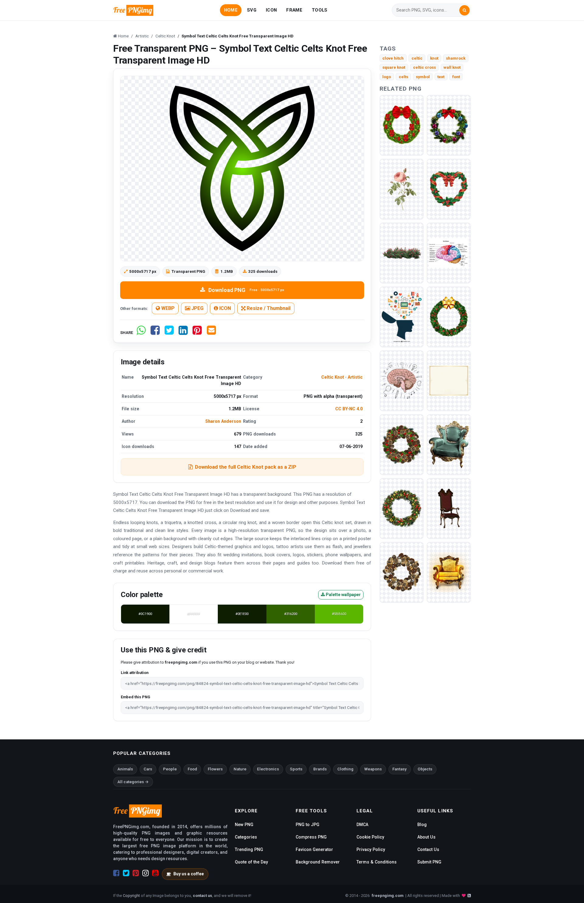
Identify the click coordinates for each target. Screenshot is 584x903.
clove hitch (393, 58)
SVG (251, 10)
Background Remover (318, 862)
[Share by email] (211, 332)
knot (434, 58)
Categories (246, 837)
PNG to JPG (307, 824)
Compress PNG (311, 837)
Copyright (131, 895)
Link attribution (134, 672)
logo (386, 77)
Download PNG (246, 290)
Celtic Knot (332, 377)
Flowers (215, 769)
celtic (417, 58)
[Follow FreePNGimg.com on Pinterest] (136, 873)
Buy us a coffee (188, 873)
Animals (125, 769)
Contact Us (428, 849)
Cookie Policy (370, 837)
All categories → (133, 782)
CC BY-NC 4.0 (349, 408)
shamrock (455, 58)
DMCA (362, 824)
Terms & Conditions (376, 862)
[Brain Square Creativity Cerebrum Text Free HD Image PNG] (402, 316)
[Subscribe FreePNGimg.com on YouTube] (155, 873)
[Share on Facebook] (155, 332)
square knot (393, 67)
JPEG (196, 308)
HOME (231, 10)
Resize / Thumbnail (267, 308)
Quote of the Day (251, 862)
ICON (271, 10)
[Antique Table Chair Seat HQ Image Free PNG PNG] (449, 508)
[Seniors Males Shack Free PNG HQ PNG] (402, 380)
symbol (423, 77)
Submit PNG (429, 862)
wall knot (452, 67)
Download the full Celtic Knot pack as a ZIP (245, 467)
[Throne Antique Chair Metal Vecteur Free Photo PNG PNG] (449, 572)
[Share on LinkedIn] (183, 332)
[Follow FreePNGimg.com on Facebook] (116, 873)
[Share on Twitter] (169, 332)
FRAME (294, 10)
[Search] (464, 10)
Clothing (345, 769)
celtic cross (424, 67)
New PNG (244, 824)
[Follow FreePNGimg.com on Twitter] (126, 873)
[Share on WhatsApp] (141, 332)
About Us (426, 837)
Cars (148, 769)
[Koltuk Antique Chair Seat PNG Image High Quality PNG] (449, 444)
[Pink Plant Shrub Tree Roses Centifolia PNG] (402, 252)
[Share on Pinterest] (197, 332)
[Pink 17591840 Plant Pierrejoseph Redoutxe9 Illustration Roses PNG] (402, 188)
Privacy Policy (370, 849)
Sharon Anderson (223, 421)
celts (403, 77)
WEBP (167, 308)
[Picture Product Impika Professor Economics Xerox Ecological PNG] (449, 380)
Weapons (373, 769)
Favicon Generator (314, 849)
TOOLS (319, 10)
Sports (296, 769)
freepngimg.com (387, 895)
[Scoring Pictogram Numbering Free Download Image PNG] (449, 252)
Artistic (355, 377)
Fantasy (399, 769)
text (440, 77)
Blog (422, 824)
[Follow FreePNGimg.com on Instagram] (145, 873)
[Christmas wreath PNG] (402, 125)
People (170, 769)
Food (192, 769)
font (456, 77)
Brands (320, 769)
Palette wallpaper (343, 594)
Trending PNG (249, 849)
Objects (425, 769)
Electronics (268, 769)
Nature (240, 769)
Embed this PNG (135, 697)
